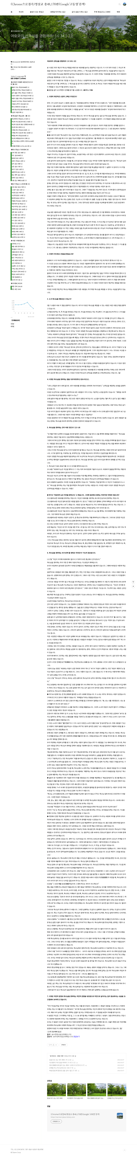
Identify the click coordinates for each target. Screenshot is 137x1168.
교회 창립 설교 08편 (18, 153)
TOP (124, 1150)
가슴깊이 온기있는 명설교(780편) (22, 101)
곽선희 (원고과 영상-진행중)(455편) (23, 124)
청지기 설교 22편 (18, 169)
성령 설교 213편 (17, 212)
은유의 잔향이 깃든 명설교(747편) (23, 96)
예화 (118, 11)
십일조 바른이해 (17, 112)
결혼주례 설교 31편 (18, 172)
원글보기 (76, 1036)
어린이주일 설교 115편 (19, 206)
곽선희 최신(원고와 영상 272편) (22, 122)
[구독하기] (133, 586)
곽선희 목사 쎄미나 (18, 127)
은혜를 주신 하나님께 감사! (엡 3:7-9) (61, 1068)
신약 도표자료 (17, 263)
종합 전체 (60, 1056)
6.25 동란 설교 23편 (19, 215)
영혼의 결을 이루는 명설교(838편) (23, 98)
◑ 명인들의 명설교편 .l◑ (20, 116)
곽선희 (21, 11)
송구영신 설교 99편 (18, 234)
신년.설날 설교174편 (19, 187)
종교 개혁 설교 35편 (18, 175)
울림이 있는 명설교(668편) (20, 87)
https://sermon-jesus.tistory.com (63, 1117)
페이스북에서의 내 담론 (19, 107)
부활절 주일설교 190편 (19, 201)
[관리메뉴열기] (133, 581)
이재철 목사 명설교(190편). (21, 130)
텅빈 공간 (16, 289)
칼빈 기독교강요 (17, 258)
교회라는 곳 (16, 244)
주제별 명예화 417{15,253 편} (21, 146)
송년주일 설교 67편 (18, 237)
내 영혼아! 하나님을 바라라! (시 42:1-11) (62, 1062)
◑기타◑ (53, 1056)
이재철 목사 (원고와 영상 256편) (22, 133)
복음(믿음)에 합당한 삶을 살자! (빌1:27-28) (63, 1070)
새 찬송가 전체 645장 (19, 271)
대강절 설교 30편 (18, 226)
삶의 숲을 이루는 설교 (80, 11)
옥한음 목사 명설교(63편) (20, 136)
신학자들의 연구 (17, 255)
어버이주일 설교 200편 (19, 209)
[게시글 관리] (56, 1045)
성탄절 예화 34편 (18, 232)
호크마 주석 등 (17, 280)
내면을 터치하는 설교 (57, 11)
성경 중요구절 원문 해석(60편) (21, 110)
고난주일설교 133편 (18, 195)
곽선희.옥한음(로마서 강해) (21, 138)
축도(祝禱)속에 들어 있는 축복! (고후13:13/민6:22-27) (67, 1065)
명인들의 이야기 (17, 249)
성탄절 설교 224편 (18, 229)
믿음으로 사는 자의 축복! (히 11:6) (60, 1060)
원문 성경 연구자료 (18, 246)
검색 (119, 4)
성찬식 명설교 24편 (18, 161)
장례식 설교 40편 (18, 178)
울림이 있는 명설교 (37, 11)
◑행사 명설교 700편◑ (20, 149)
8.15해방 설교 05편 (18, 218)
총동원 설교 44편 (18, 158)
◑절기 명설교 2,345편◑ (20, 184)
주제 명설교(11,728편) (102, 11)
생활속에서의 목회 (18, 252)
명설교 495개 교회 (18, 274)
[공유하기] (53, 1045)
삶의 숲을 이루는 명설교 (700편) (22, 93)
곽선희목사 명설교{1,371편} (21, 119)
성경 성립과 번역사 (18, 260)
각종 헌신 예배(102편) (19, 180)
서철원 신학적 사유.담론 (20, 104)
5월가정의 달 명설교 (19, 204)
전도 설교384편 (17, 155)
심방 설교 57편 (17, 166)
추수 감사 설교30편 (18, 223)
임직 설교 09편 (17, 164)
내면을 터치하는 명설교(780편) (22, 90)
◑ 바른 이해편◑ (18, 241)
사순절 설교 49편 (18, 193)
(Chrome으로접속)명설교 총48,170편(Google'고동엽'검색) (48, 4)
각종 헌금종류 (17, 277)
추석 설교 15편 (17, 220)
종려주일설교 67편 (18, 198)
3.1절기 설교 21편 (18, 190)
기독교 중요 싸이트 (18, 269)
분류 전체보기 (18, 78)
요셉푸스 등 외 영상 (18, 266)
